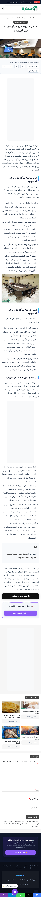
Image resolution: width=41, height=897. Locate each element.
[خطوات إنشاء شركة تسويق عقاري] (30, 705)
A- (16, 66)
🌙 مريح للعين (7, 66)
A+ (22, 66)
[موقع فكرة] (29, 8)
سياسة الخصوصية (12, 880)
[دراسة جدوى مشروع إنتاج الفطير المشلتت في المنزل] (11, 707)
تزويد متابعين (31, 880)
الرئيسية (30, 17)
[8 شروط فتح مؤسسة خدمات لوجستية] (30, 730)
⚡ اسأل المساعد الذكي (20, 613)
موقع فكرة (27, 866)
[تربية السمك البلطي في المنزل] (11, 732)
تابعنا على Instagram (21, 596)
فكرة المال (23, 17)
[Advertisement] (20, 109)
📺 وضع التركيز (33, 71)
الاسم (37, 790)
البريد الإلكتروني (34, 799)
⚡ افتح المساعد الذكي (20, 852)
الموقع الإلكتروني (34, 807)
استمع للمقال (33, 66)
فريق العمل (24, 884)
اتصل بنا (22, 880)
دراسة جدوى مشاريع (13, 17)
